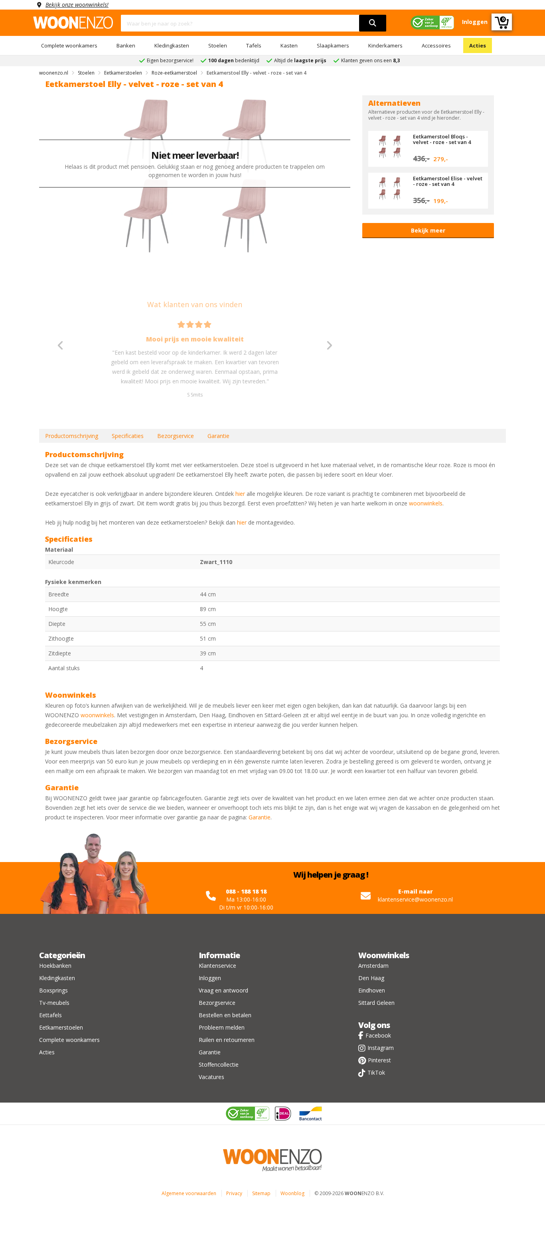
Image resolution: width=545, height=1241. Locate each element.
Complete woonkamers (69, 45)
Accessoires (436, 45)
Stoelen (217, 45)
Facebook (378, 1035)
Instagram (380, 1048)
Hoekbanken (55, 965)
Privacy (234, 1193)
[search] (372, 23)
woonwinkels (425, 503)
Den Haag (371, 978)
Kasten (289, 45)
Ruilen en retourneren (227, 1040)
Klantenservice (217, 965)
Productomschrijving (71, 436)
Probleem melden (222, 1027)
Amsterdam (373, 965)
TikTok (376, 1072)
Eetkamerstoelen (61, 1027)
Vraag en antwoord (223, 990)
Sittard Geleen (376, 1002)
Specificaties (128, 436)
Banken (126, 45)
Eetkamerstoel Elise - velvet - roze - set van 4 (447, 181)
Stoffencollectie (219, 1064)
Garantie (218, 436)
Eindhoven (371, 990)
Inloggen (210, 978)
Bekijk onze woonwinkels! (77, 4)
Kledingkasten (171, 45)
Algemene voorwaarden (189, 1193)
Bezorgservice (175, 436)
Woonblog (292, 1193)
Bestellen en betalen (225, 1015)
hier (240, 493)
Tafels (253, 45)
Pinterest (379, 1060)
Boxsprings (53, 990)
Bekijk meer (428, 230)
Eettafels (50, 1015)
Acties (477, 45)
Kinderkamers (385, 45)
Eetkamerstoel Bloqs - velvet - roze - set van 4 (442, 139)
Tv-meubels (54, 1002)
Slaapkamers (333, 45)
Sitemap (261, 1193)
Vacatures (211, 1077)
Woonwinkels (383, 955)
